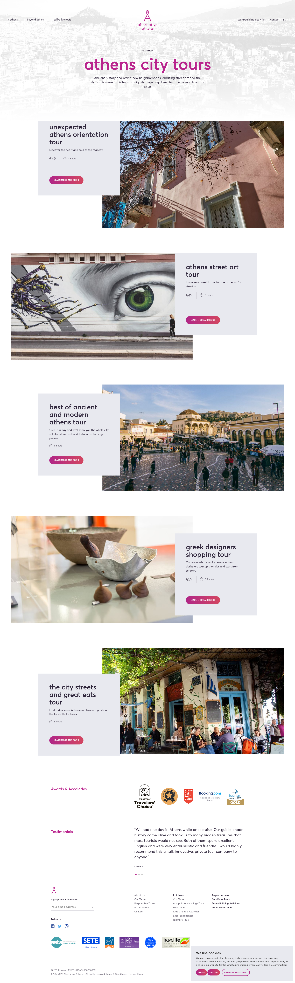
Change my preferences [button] (235, 972)
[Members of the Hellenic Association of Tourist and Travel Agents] (109, 942)
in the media (141, 907)
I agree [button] (201, 972)
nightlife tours (181, 920)
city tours (178, 899)
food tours (179, 907)
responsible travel (144, 903)
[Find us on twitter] (60, 926)
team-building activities (252, 19)
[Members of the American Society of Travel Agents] (64, 942)
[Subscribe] (92, 906)
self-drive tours (62, 19)
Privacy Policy (136, 974)
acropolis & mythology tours (188, 903)
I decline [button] (213, 972)
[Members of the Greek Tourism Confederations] (91, 942)
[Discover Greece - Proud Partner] (151, 942)
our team (140, 899)
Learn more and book (66, 180)
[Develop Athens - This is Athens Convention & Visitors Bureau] (130, 942)
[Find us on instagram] (66, 926)
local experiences (183, 916)
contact (274, 19)
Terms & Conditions (116, 974)
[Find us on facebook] (53, 926)
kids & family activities (186, 912)
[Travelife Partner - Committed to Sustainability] (176, 942)
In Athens (12, 19)
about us (139, 895)
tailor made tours (222, 907)
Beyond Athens (36, 19)
